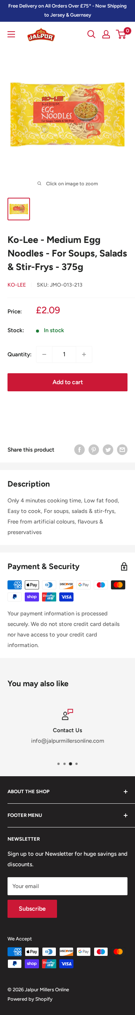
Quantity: (20, 354)
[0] (121, 34)
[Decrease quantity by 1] (44, 354)
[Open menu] (11, 34)
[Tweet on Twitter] (108, 449)
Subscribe (32, 908)
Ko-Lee (17, 285)
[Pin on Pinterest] (93, 449)
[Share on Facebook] (79, 449)
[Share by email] (122, 449)
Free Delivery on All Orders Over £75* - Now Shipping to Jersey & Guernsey (67, 10)
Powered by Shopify (30, 999)
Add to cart (67, 382)
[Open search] (91, 34)
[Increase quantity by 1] (84, 354)
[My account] (106, 34)
